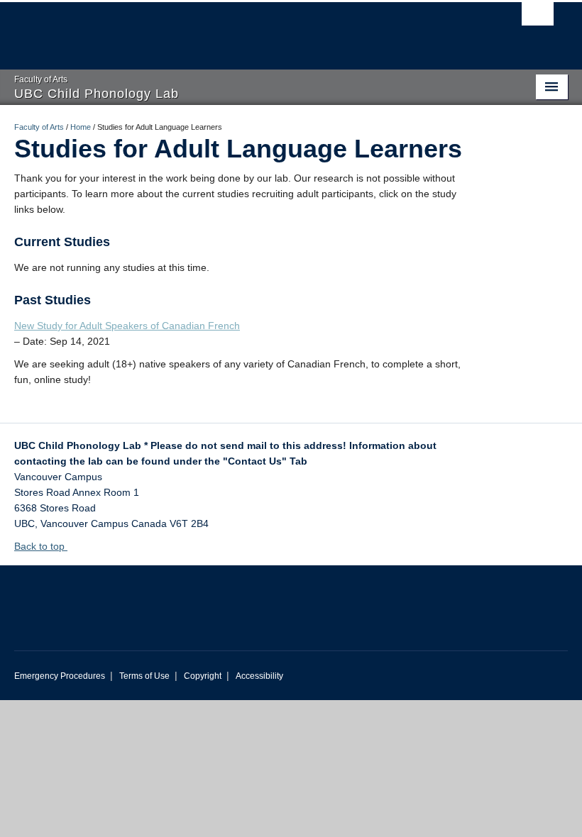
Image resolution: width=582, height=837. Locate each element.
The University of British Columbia (249, 29)
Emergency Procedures (59, 676)
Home (80, 127)
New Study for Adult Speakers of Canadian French (127, 325)
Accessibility (259, 676)
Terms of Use (144, 676)
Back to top (40, 546)
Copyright (202, 676)
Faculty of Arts (39, 127)
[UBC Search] (538, 17)
